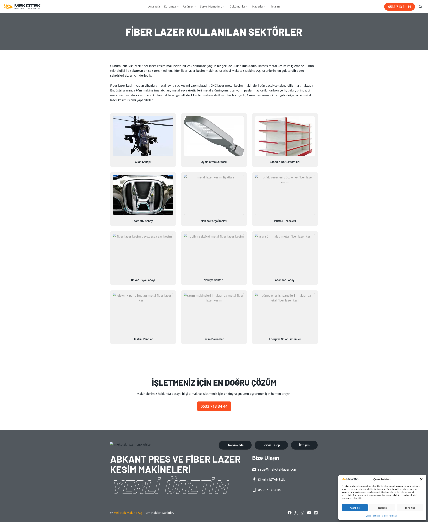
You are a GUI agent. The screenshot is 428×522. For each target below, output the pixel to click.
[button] (421, 479)
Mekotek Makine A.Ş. (128, 513)
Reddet (382, 507)
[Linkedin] (316, 513)
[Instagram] (302, 513)
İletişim (275, 6)
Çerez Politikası (373, 515)
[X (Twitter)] (296, 512)
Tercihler (410, 507)
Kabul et (355, 507)
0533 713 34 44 (399, 6)
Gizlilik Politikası (389, 515)
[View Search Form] (420, 6)
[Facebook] (290, 513)
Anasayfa (154, 6)
